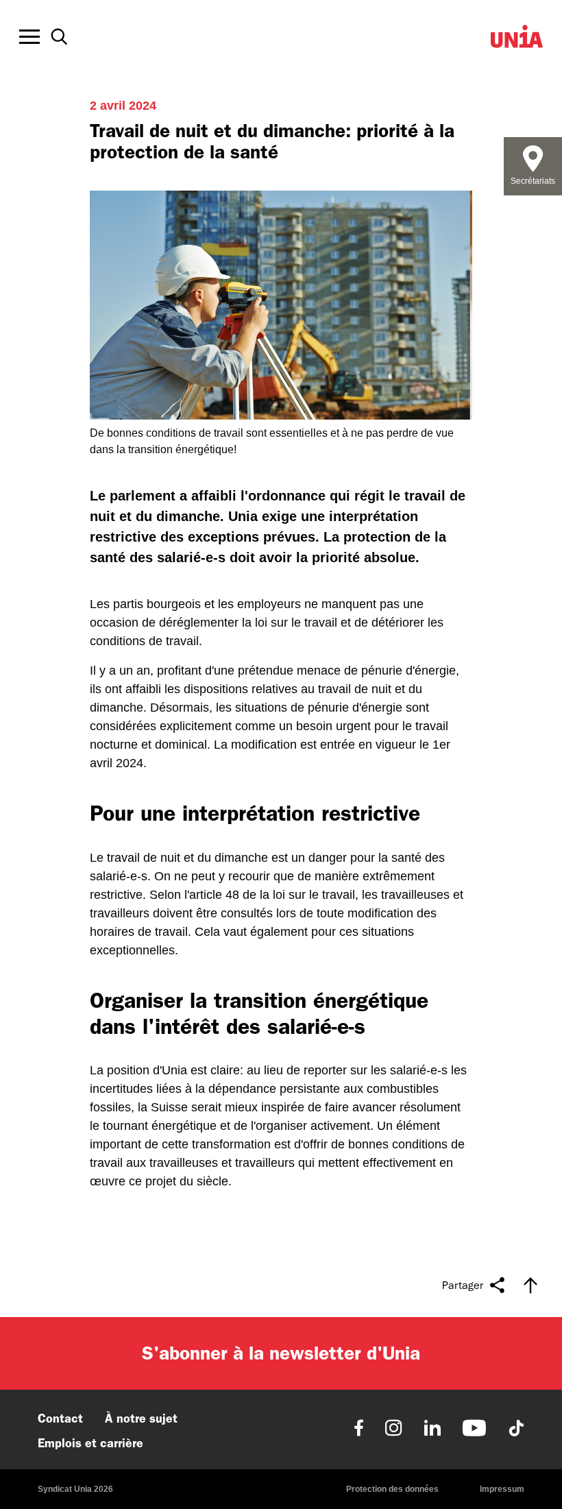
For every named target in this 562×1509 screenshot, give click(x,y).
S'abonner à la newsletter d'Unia (281, 1353)
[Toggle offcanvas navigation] (29, 37)
